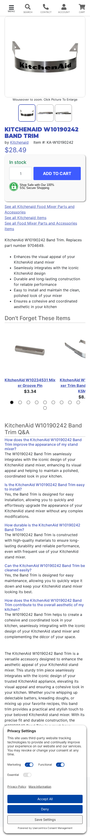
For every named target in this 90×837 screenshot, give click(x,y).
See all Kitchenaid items (25, 217)
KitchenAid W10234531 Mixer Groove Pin (30, 383)
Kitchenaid (19, 142)
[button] (11, 8)
